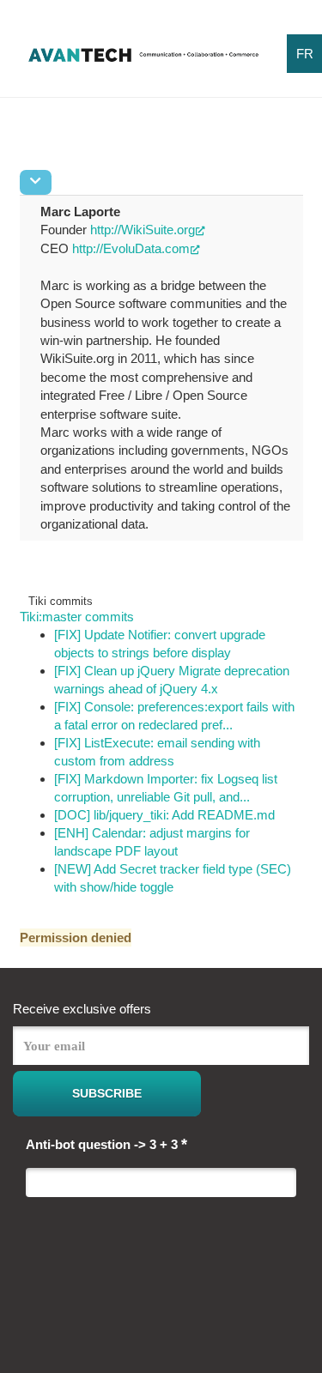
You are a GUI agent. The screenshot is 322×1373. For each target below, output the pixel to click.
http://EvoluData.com (131, 248)
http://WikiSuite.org (142, 229)
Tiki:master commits (77, 616)
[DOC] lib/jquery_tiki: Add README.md (164, 814)
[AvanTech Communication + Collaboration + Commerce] (143, 60)
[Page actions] (36, 182)
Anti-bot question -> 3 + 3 (106, 1143)
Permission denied (75, 937)
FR (304, 53)
